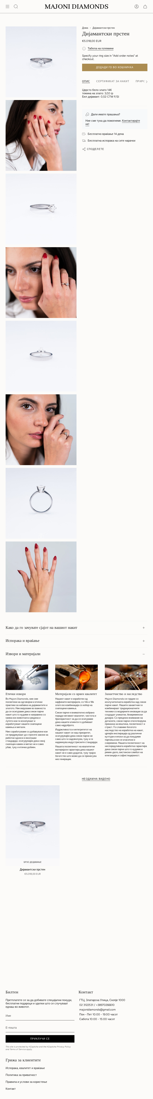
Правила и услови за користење (26, 1082)
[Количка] (145, 6)
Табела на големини (100, 48)
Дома (85, 27)
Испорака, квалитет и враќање (25, 1068)
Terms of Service (18, 1049)
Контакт (11, 1088)
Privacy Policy (64, 1046)
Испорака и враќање (22, 640)
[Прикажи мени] (7, 6)
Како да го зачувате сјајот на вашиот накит (41, 627)
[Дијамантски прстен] (33, 825)
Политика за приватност (21, 1075)
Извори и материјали (23, 654)
